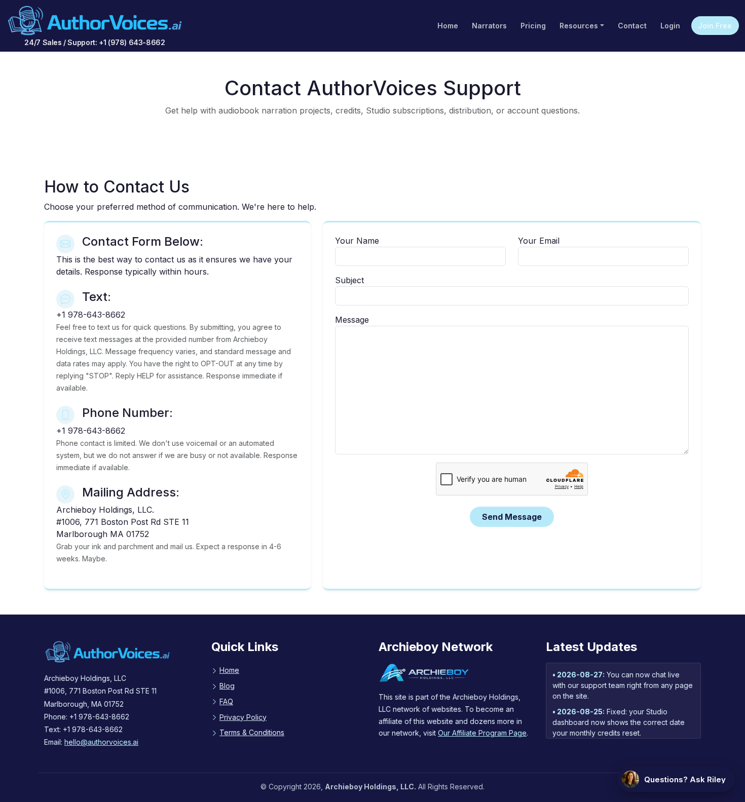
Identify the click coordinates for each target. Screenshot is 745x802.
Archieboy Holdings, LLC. (370, 786)
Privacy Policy (243, 717)
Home (447, 25)
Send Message (512, 517)
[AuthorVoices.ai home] (94, 20)
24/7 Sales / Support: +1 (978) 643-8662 (94, 42)
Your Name (357, 241)
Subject (349, 280)
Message (352, 320)
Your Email (539, 241)
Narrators (489, 25)
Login (670, 25)
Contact (632, 25)
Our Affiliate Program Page (482, 733)
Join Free (715, 25)
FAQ (226, 701)
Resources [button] (579, 25)
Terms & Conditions (251, 732)
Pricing (533, 25)
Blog (227, 685)
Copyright (285, 786)
